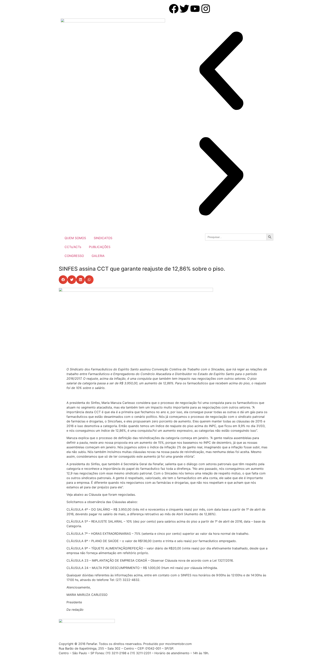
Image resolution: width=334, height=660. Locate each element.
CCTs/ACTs (73, 247)
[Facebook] (174, 9)
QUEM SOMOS (75, 238)
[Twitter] (184, 9)
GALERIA (98, 256)
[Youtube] (195, 9)
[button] (221, 71)
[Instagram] (205, 9)
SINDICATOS (103, 238)
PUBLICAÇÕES (99, 247)
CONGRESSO (74, 256)
